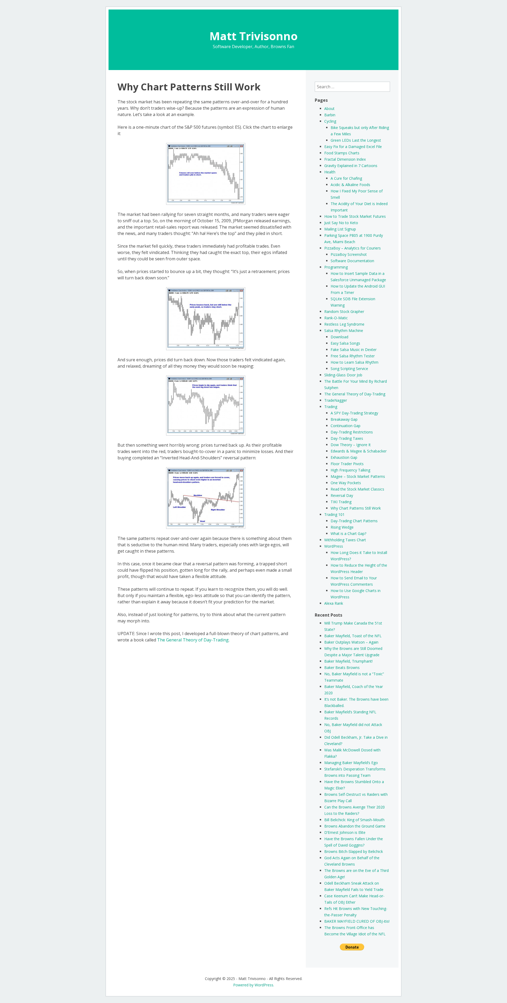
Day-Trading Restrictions (352, 432)
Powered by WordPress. (253, 984)
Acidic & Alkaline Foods (350, 184)
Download (339, 336)
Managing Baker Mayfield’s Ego (351, 762)
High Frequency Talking (350, 470)
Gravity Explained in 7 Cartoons (350, 165)
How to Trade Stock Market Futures (355, 216)
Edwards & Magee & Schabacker (359, 451)
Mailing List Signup (340, 229)
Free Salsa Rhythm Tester (353, 355)
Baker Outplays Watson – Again (351, 642)
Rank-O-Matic (336, 317)
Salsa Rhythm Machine (343, 330)
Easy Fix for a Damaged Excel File (353, 146)
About (329, 108)
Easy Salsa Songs (345, 343)
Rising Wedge (342, 527)
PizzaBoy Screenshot (349, 254)
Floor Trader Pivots (347, 463)
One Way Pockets (346, 482)
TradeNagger (335, 400)
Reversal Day (342, 495)
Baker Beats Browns (342, 667)
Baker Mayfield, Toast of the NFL (353, 635)
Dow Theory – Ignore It (351, 444)
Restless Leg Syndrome (344, 324)
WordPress (333, 546)
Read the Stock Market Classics (357, 489)
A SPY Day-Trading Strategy (354, 412)
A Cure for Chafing (346, 178)
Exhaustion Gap (344, 457)
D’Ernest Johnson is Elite (344, 832)
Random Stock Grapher (344, 311)
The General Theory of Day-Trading (193, 640)
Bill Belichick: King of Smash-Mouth (354, 819)
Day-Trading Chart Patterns (354, 520)
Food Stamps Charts (341, 152)
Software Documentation (352, 260)
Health (329, 171)
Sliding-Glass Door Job (343, 374)
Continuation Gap (345, 425)
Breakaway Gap (344, 419)
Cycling (330, 121)
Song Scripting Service (349, 368)
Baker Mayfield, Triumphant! (348, 661)
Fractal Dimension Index (345, 159)
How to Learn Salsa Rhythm (354, 362)
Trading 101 (334, 514)
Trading (330, 406)
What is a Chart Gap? (348, 533)
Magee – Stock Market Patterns (358, 476)
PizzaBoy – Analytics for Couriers (352, 248)
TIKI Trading (341, 501)
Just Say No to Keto (341, 222)
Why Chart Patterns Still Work (356, 508)
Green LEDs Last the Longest (356, 140)
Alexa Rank (333, 603)
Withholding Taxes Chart (345, 539)
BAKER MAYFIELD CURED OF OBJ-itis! (356, 921)
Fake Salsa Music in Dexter (354, 349)
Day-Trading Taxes (347, 438)
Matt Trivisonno (253, 35)
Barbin (329, 114)
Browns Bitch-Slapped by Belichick (353, 851)
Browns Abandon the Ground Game (355, 826)
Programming (336, 267)
